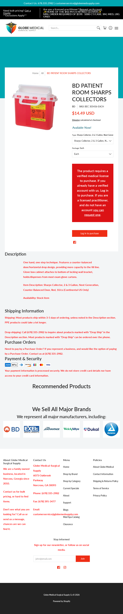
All (42, 73)
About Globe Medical (103, 466)
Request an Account (90, 9)
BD (73, 106)
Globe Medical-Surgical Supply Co (58, 595)
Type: (92, 135)
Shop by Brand (70, 474)
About (66, 495)
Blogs (65, 509)
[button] (105, 28)
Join (83, 558)
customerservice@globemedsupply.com (77, 3)
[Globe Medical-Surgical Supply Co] (25, 28)
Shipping (76, 120)
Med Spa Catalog (71, 517)
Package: (78, 148)
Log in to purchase (90, 233)
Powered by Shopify (61, 601)
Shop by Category (71, 481)
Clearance (68, 524)
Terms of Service (101, 488)
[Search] (98, 27)
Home (35, 73)
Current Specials (71, 488)
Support (67, 502)
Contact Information (103, 474)
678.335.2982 (45, 3)
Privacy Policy (100, 495)
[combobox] (72, 27)
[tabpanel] (61, 281)
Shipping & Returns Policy (105, 481)
